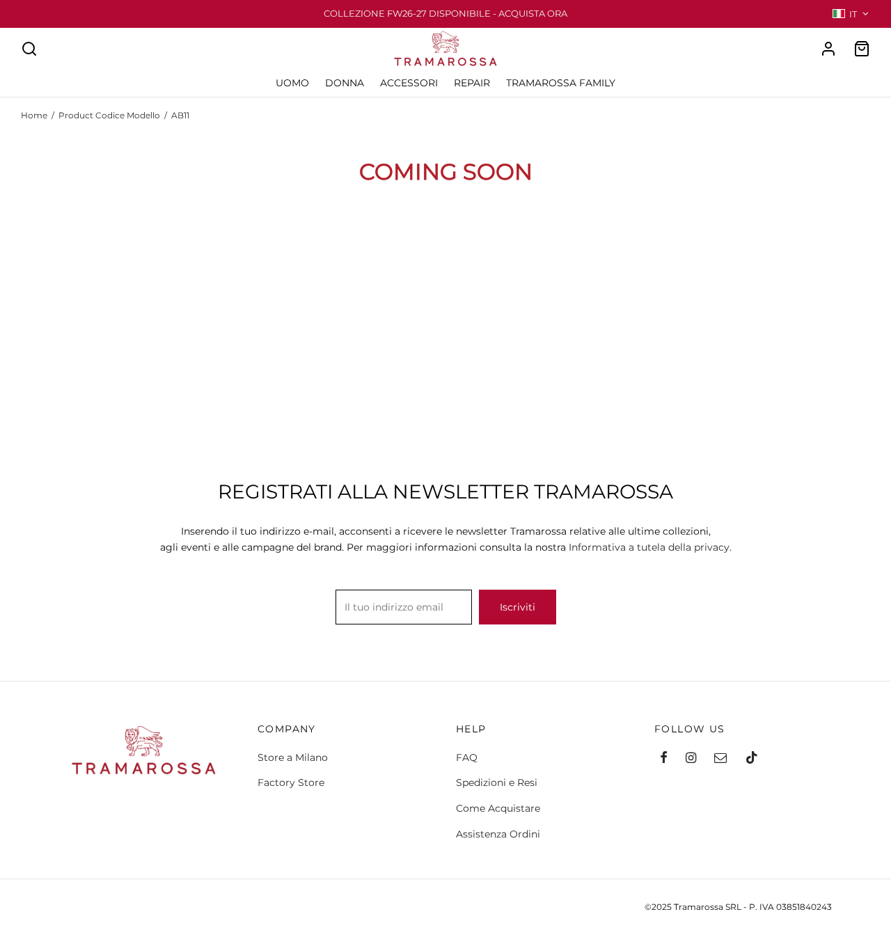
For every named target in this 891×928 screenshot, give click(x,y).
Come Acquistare (498, 808)
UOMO (292, 83)
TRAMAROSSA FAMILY (560, 83)
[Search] (29, 48)
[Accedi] (828, 48)
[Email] (720, 759)
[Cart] (861, 48)
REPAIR (472, 83)
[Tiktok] (752, 759)
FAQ (467, 757)
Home (34, 115)
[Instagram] (691, 759)
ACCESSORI (409, 83)
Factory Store (291, 782)
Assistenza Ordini (498, 834)
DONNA (344, 83)
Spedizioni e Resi (496, 782)
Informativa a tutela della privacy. (650, 547)
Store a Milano (293, 757)
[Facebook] (663, 759)
